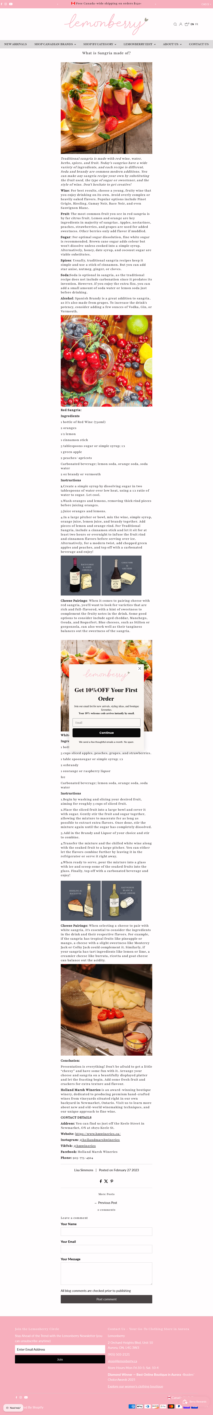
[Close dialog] (140, 668)
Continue (106, 733)
